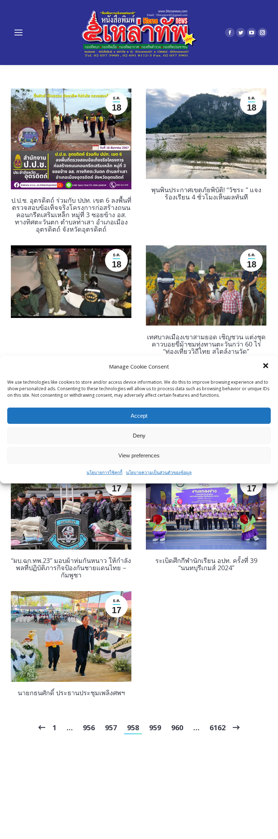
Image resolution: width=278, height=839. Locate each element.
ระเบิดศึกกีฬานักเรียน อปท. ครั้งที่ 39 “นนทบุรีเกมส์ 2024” (206, 564)
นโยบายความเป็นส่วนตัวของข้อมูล (158, 472)
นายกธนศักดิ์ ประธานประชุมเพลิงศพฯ (71, 692)
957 (111, 727)
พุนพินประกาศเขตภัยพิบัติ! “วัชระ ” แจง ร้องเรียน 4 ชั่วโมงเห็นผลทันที (206, 193)
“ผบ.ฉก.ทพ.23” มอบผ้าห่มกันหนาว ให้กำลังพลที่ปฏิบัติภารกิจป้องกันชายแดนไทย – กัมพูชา (71, 567)
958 (133, 727)
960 (177, 727)
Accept (139, 416)
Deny (139, 436)
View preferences (139, 455)
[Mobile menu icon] (18, 32)
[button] (266, 366)
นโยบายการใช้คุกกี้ (104, 472)
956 (89, 727)
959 (155, 727)
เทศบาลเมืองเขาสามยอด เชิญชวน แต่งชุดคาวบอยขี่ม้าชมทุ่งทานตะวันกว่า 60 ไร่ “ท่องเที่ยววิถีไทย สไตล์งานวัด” (206, 344)
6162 (218, 727)
